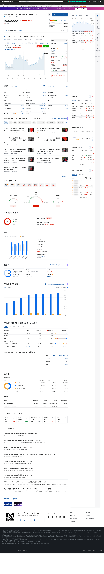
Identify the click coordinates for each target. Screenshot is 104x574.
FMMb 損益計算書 (11, 284)
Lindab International (35, 417)
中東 (58, 6)
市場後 (33, 6)
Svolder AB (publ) (8, 403)
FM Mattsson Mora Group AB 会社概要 (19, 352)
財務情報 (26, 36)
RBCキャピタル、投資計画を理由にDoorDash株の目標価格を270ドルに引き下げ (15, 140)
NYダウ (73, 38)
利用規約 (84, 550)
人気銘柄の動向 (76, 147)
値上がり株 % (80, 100)
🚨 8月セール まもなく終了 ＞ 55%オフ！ (77, 1)
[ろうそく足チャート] (5, 43)
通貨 (73, 15)
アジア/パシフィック (64, 6)
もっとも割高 (81, 174)
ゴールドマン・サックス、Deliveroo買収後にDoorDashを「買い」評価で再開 (48, 139)
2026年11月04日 (42, 105)
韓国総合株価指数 (75, 35)
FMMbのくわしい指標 (63, 86)
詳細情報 (20, 30)
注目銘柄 (74, 96)
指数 (76, 15)
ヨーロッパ (54, 6)
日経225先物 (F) (75, 33)
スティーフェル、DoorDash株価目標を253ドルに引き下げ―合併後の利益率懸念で (15, 150)
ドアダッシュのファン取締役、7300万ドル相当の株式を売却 (15, 168)
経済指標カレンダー (54, 4)
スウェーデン (65, 364)
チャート (10, 36)
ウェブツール (73, 521)
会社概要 (88, 512)
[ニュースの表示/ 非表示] (36, 43)
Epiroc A (19, 417)
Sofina (6, 417)
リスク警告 (99, 550)
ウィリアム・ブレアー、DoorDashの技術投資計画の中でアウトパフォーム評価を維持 (15, 159)
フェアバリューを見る (62, 20)
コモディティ (81, 15)
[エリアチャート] (8, 43)
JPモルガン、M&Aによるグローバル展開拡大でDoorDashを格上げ (48, 159)
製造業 (66, 358)
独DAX (73, 40)
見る (29, 346)
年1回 (5, 287)
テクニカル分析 (10, 181)
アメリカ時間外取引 (27, 6)
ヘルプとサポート (90, 518)
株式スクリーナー (63, 4)
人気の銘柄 (74, 100)
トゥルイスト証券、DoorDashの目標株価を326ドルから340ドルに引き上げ (48, 150)
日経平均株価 (74, 31)
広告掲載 (88, 515)
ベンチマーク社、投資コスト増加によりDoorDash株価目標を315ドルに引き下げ (14, 130)
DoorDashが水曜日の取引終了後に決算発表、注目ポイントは (48, 130)
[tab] (6, 185)
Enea (58, 417)
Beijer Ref (46, 417)
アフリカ (71, 6)
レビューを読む (92, 138)
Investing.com (44, 132)
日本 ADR (43, 6)
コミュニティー (41, 36)
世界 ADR (38, 6)
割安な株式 (76, 6)
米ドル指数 (74, 44)
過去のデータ (20, 39)
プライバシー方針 (91, 550)
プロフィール (9, 39)
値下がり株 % (88, 100)
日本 (16, 6)
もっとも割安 (74, 174)
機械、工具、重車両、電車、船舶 (60, 355)
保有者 (6, 374)
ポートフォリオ (73, 518)
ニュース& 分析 (18, 36)
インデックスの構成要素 (37, 39)
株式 (4, 6)
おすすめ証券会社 (76, 127)
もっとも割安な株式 (77, 170)
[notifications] (98, 1)
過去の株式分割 (28, 39)
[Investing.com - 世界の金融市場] (7, 1)
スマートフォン (73, 515)
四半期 (9, 287)
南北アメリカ (48, 6)
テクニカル (33, 36)
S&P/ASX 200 (75, 42)
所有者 (15, 39)
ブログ (71, 512)
